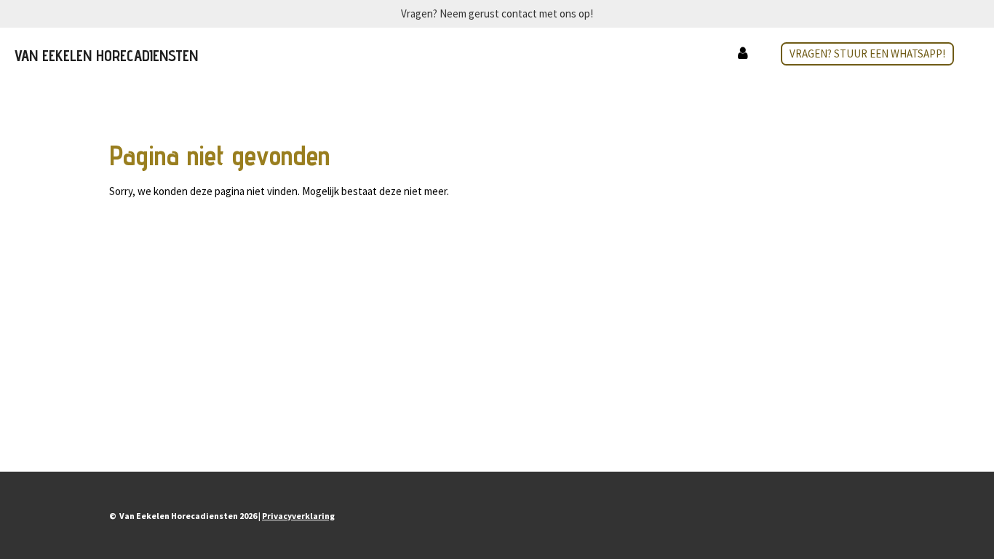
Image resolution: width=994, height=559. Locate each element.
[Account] (742, 54)
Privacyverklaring (298, 515)
